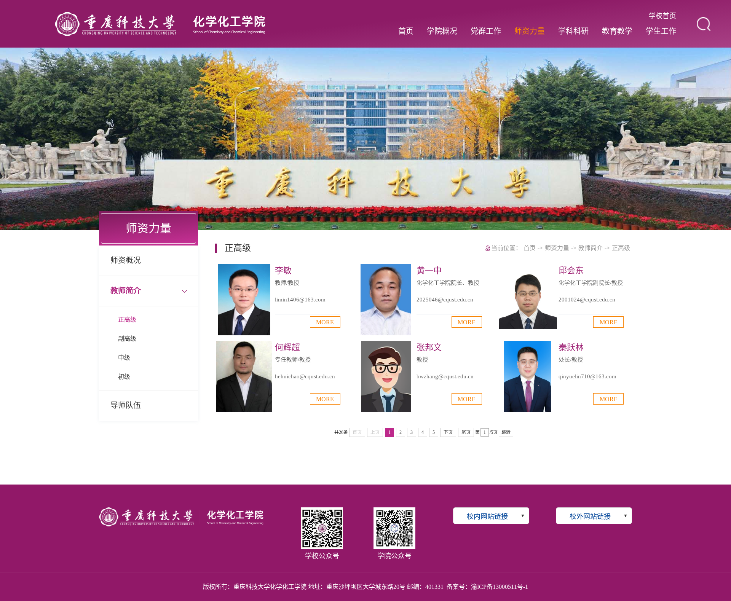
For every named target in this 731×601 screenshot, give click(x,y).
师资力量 (529, 31)
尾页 (466, 432)
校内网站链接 (487, 516)
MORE (325, 322)
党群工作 (486, 31)
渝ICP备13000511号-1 (499, 586)
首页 (405, 31)
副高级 (127, 338)
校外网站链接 (590, 516)
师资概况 (125, 260)
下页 (448, 432)
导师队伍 (125, 405)
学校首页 (662, 16)
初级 (124, 376)
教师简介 (125, 291)
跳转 (506, 432)
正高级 (127, 319)
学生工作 (661, 31)
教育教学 (617, 31)
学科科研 (573, 31)
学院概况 (442, 31)
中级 (124, 357)
